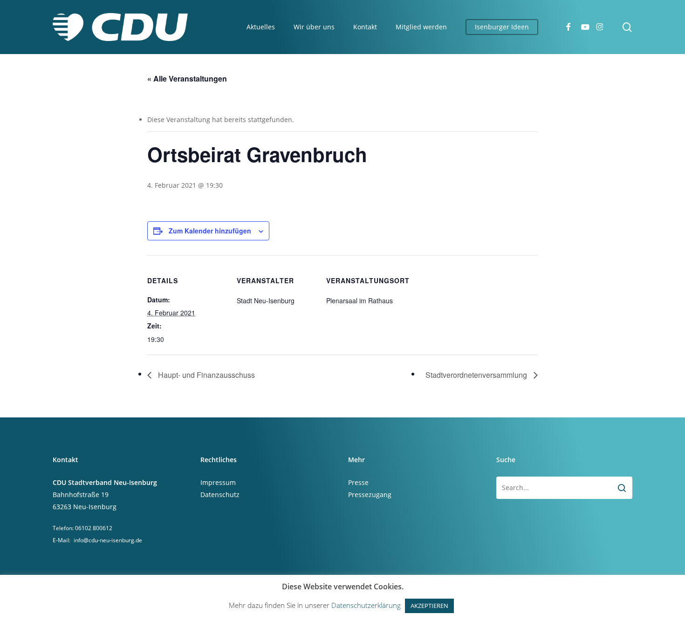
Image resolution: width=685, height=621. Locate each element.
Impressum (218, 482)
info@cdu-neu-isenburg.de (108, 540)
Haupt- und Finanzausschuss (205, 374)
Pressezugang (369, 494)
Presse (358, 482)
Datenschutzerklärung (366, 605)
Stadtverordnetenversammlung (477, 374)
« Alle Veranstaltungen (187, 78)
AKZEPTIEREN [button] (429, 605)
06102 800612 (93, 528)
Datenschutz (220, 494)
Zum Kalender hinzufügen (210, 230)
